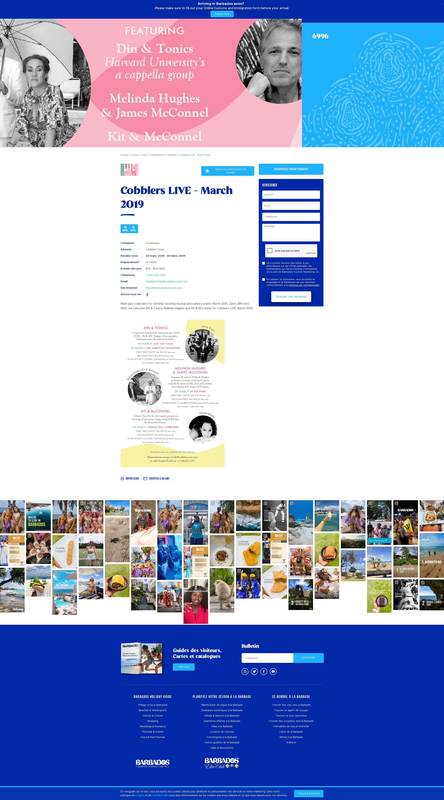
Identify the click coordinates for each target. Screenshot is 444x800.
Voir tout (184, 667)
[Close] (441, 3)
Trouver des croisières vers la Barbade (291, 721)
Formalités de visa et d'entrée (291, 726)
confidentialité (160, 795)
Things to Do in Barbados (153, 705)
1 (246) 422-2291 (156, 275)
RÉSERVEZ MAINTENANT (291, 169)
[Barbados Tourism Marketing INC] (152, 763)
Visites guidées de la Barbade (222, 742)
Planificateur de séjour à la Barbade (222, 705)
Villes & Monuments (221, 748)
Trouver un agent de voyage (291, 710)
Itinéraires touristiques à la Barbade (222, 710)
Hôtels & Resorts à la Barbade (222, 716)
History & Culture (153, 716)
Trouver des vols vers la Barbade (291, 705)
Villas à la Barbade (222, 726)
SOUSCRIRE (308, 658)
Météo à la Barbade (291, 737)
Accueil (125, 155)
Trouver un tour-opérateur (291, 716)
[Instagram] (245, 671)
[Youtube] (273, 671)
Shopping (152, 721)
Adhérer (291, 742)
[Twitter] (254, 671)
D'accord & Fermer (309, 793)
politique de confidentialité (304, 285)
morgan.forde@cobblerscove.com (167, 281)
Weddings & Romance (153, 726)
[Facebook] (147, 294)
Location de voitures (222, 732)
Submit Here (222, 14)
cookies (139, 795)
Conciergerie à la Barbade (222, 737)
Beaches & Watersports (153, 710)
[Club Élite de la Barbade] (222, 763)
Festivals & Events (153, 732)
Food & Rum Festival (153, 737)
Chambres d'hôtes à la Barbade (222, 721)
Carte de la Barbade (291, 732)
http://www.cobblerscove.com (164, 288)
